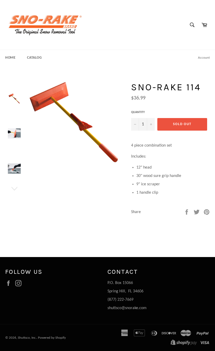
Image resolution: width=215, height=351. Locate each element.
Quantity (138, 112)
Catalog (34, 58)
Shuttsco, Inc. (27, 337)
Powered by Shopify (52, 337)
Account (204, 57)
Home (10, 58)
